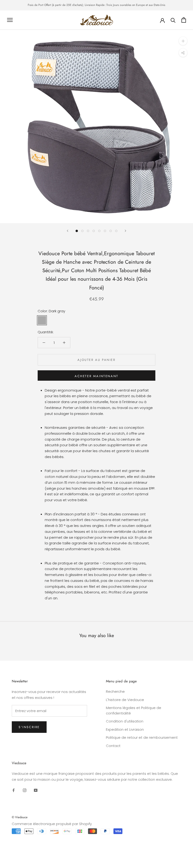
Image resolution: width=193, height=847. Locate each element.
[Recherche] (173, 19)
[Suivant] (125, 231)
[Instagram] (24, 790)
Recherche (115, 691)
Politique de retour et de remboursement (142, 737)
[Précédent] (67, 231)
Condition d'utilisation (124, 721)
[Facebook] (13, 790)
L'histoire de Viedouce (125, 699)
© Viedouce (20, 817)
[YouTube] (35, 790)
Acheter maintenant (96, 376)
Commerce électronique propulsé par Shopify (52, 823)
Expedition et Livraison (125, 729)
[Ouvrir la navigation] (10, 20)
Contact (113, 745)
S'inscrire (29, 727)
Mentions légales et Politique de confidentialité (133, 710)
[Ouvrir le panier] (183, 20)
